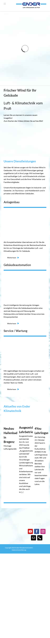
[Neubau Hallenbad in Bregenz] (10, 419)
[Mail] (33, 537)
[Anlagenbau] (25, 209)
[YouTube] (30, 531)
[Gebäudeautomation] (25, 272)
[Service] (25, 338)
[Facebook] (36, 531)
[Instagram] (43, 531)
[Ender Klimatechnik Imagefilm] (25, 128)
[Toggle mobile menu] (5, 3)
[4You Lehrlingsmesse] (40, 419)
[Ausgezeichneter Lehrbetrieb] (25, 419)
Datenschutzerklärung (19, 550)
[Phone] (39, 537)
